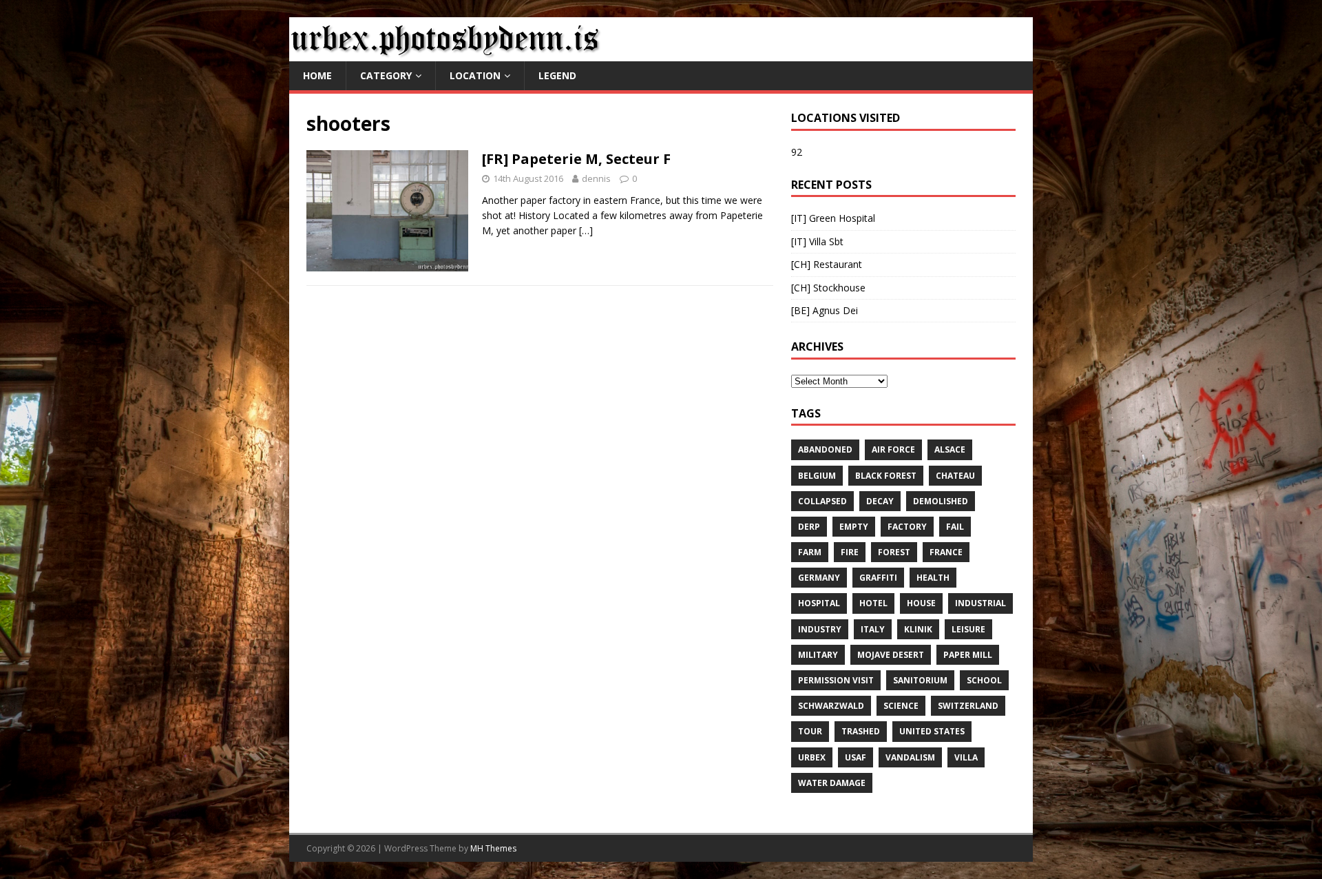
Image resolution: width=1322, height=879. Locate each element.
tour (810, 731)
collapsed (822, 501)
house (921, 603)
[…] (586, 230)
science (901, 706)
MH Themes (493, 848)
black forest (885, 476)
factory (907, 526)
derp (809, 526)
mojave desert (890, 655)
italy (873, 629)
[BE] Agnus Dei (824, 310)
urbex (812, 757)
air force (893, 449)
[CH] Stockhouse (828, 287)
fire (850, 552)
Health (932, 577)
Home (317, 75)
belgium (817, 476)
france (946, 552)
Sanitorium (920, 680)
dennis (596, 178)
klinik (918, 629)
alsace (949, 449)
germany (819, 577)
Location (475, 75)
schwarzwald (831, 706)
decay (880, 501)
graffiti (878, 577)
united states (932, 731)
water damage (831, 783)
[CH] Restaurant (826, 264)
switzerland (968, 706)
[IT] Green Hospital (833, 218)
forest (894, 552)
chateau (955, 476)
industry (819, 629)
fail (955, 526)
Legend (557, 75)
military (818, 655)
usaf (855, 757)
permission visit (836, 680)
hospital (819, 603)
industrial (980, 603)
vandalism (910, 757)
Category (386, 75)
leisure (968, 629)
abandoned (825, 449)
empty (853, 526)
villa (966, 757)
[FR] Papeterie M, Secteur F (576, 158)
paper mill (967, 655)
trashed (860, 731)
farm (809, 552)
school (984, 680)
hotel (873, 603)
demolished (940, 501)
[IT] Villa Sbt (817, 241)
